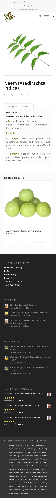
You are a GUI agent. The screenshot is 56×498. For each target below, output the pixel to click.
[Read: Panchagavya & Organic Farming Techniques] (6, 313)
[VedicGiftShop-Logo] (23, 17)
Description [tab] (12, 106)
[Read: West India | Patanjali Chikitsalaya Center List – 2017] (6, 358)
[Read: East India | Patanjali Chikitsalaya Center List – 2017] (6, 347)
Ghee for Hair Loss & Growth (23, 305)
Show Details (39, 242)
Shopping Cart (29, 2)
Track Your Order (12, 285)
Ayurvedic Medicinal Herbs (20, 95)
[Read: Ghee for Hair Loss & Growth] (6, 306)
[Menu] (45, 17)
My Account (17, 2)
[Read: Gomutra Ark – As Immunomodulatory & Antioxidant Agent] (6, 321)
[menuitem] (17, 2)
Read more (17, 242)
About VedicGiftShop (13, 267)
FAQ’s (6, 271)
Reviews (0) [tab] (26, 106)
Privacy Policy (29, 6)
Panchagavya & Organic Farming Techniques (29, 312)
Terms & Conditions (13, 281)
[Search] (38, 17)
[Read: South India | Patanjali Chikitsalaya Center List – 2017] (6, 368)
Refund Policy (10, 278)
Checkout (41, 2)
